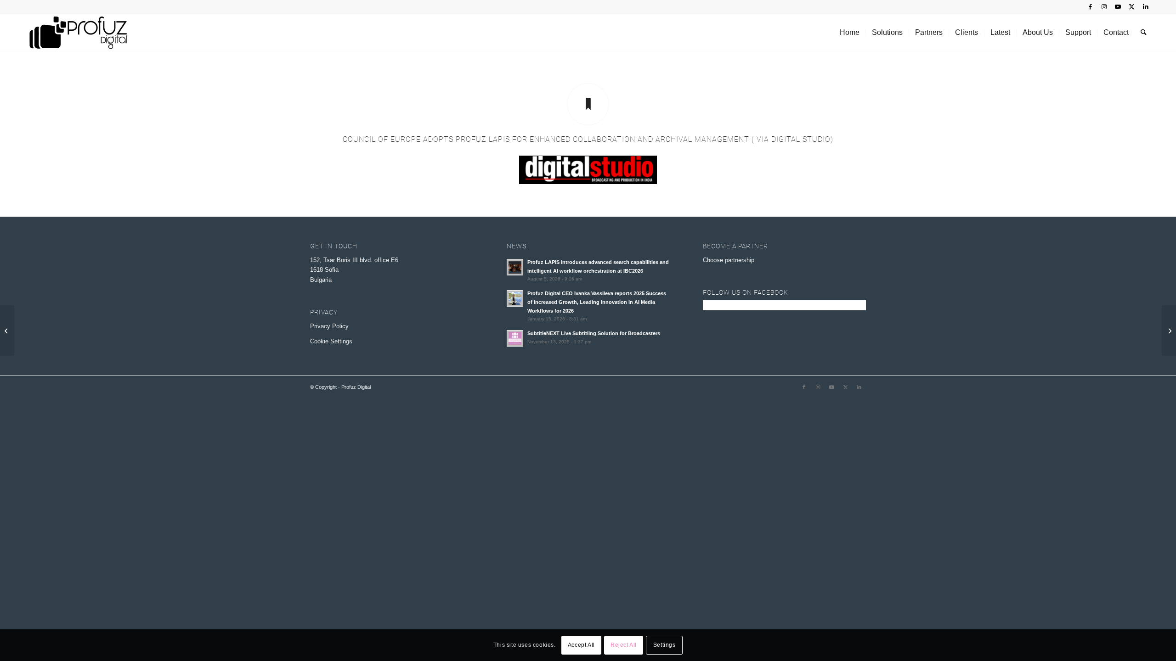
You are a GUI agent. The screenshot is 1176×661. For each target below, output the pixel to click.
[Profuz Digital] (78, 32)
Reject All (624, 645)
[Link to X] (1131, 7)
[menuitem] (849, 32)
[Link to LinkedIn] (1146, 7)
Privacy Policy (329, 326)
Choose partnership (728, 260)
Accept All (581, 645)
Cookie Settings (331, 341)
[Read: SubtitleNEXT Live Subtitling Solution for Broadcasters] (515, 338)
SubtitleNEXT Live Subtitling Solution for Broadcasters (593, 333)
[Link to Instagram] (1104, 7)
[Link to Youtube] (1118, 7)
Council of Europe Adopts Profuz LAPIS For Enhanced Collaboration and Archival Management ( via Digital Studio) (588, 139)
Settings (664, 645)
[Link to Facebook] (1090, 7)
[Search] (1144, 32)
